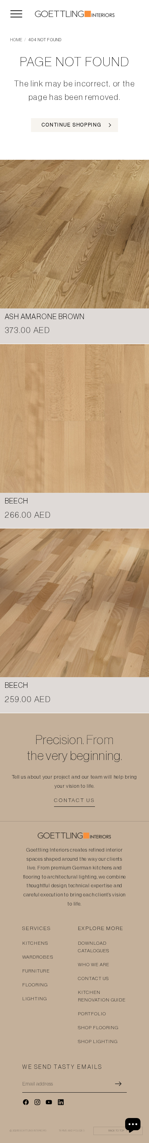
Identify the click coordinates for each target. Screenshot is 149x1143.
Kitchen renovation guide (102, 996)
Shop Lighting (98, 1041)
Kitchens (35, 943)
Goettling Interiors (32, 1131)
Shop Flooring (98, 1027)
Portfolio (92, 1013)
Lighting (34, 998)
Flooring (35, 984)
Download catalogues (94, 947)
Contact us (74, 800)
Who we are (94, 964)
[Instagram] (37, 1102)
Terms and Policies (72, 1131)
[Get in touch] (134, 1125)
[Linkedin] (60, 1102)
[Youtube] (48, 1102)
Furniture (36, 971)
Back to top (118, 1131)
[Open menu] (16, 14)
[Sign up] (118, 1084)
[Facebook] (25, 1102)
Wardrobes (37, 957)
